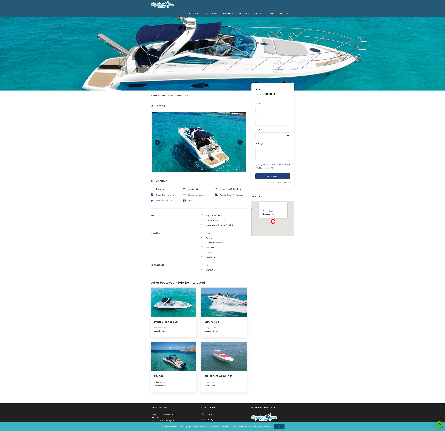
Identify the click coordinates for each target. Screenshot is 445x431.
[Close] (284, 205)
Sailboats (244, 13)
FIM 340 (159, 376)
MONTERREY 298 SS (166, 322)
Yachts (179, 13)
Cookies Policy (207, 420)
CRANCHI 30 (212, 322)
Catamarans (227, 13)
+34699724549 (168, 414)
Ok (279, 427)
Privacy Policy (207, 414)
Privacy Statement (264, 168)
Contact (271, 13)
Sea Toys (258, 13)
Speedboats (194, 13)
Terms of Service (278, 165)
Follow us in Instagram (164, 421)
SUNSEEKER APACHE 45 (218, 376)
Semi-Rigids (211, 13)
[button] (273, 222)
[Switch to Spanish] (281, 14)
